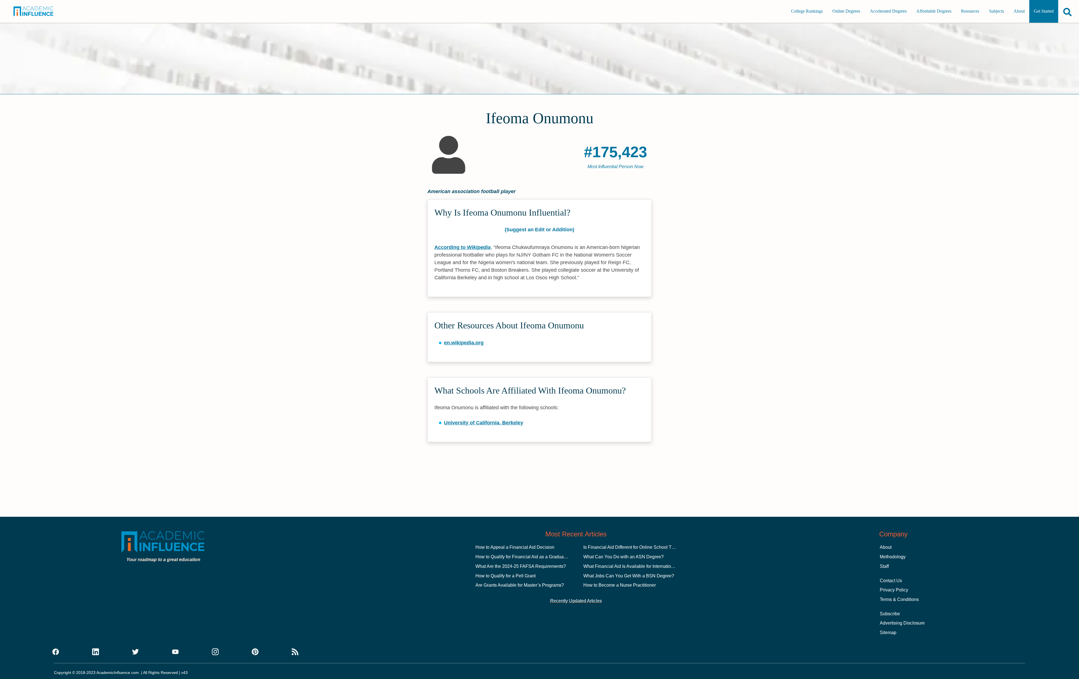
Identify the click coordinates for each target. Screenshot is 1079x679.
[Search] (1067, 12)
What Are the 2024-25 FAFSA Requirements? (520, 566)
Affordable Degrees (933, 11)
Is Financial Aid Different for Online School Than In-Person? (642, 547)
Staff (884, 566)
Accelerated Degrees (888, 11)
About (1019, 11)
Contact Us (891, 580)
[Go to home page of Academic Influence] (41, 11)
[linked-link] (95, 652)
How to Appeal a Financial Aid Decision (514, 547)
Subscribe (890, 613)
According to (462, 247)
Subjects (996, 11)
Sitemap (888, 632)
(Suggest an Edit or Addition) (539, 229)
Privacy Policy (894, 589)
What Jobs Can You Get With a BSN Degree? (628, 575)
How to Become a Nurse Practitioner (619, 585)
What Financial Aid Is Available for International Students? (641, 566)
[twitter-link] (135, 652)
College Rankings (807, 11)
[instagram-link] (215, 652)
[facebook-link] (55, 652)
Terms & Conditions (899, 599)
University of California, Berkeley (483, 423)
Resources (970, 11)
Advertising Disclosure (902, 623)
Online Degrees (846, 11)
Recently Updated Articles (576, 600)
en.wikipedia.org (464, 343)
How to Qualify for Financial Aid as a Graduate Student (529, 556)
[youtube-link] (175, 652)
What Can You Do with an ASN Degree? (623, 556)
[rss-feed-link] (295, 652)
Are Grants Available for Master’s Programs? (519, 585)
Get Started (1044, 11)
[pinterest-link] (255, 652)
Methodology (893, 556)
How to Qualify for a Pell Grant (505, 575)
